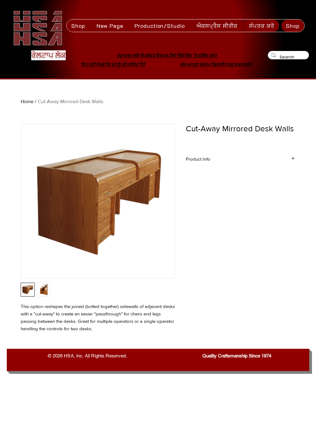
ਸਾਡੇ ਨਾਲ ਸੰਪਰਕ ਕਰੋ (163, 64)
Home (27, 101)
